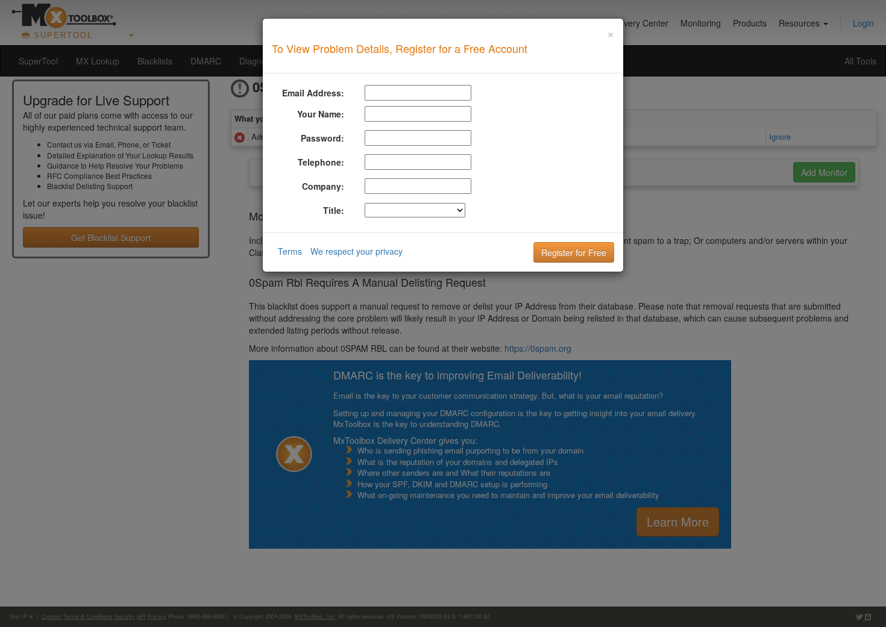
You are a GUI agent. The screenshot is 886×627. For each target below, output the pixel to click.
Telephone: (321, 162)
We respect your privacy (356, 251)
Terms (290, 251)
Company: (323, 186)
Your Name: (320, 114)
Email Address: (313, 93)
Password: (322, 138)
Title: (333, 210)
